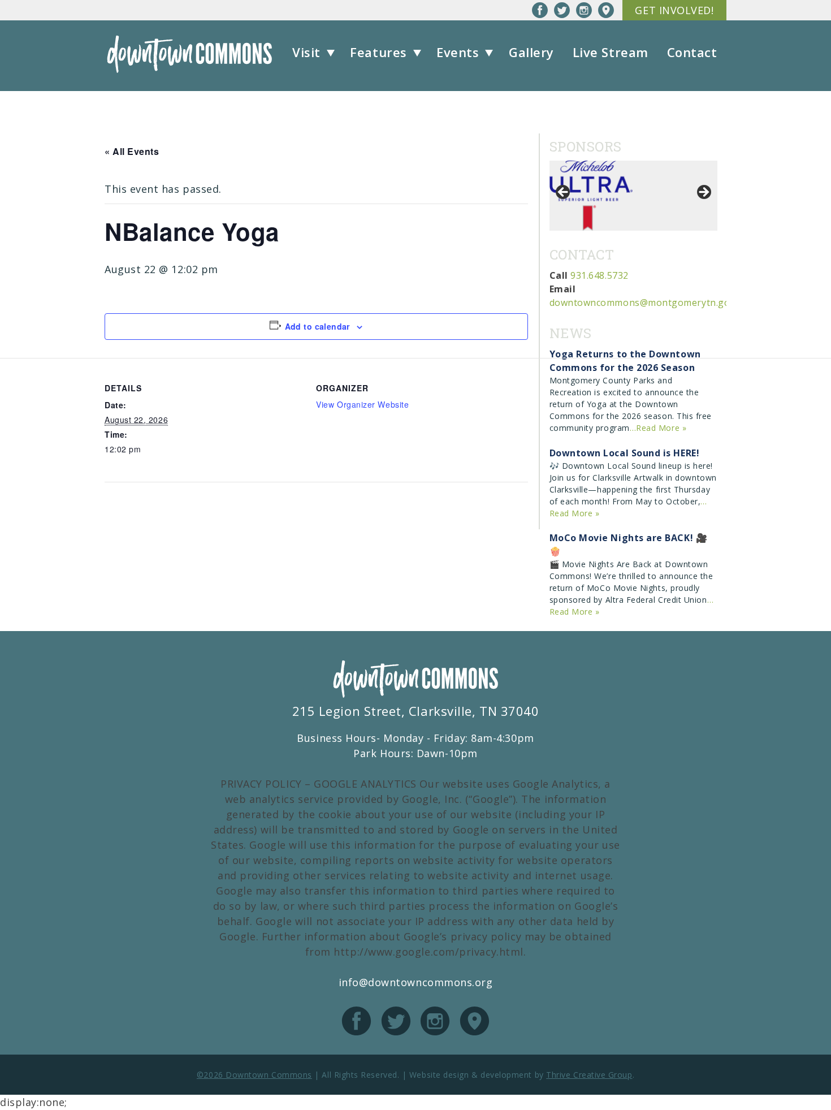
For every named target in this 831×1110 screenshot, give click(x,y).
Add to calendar (317, 326)
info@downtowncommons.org (416, 982)
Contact (692, 52)
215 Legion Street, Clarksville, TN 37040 (415, 710)
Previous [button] (563, 192)
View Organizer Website (362, 404)
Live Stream (610, 52)
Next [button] (703, 192)
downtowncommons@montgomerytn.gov (642, 302)
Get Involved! (674, 10)
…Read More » (658, 427)
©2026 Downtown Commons (254, 1074)
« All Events (132, 151)
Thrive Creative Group (589, 1074)
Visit (306, 52)
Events (457, 52)
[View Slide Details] (591, 196)
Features (378, 52)
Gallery (531, 52)
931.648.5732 (599, 275)
